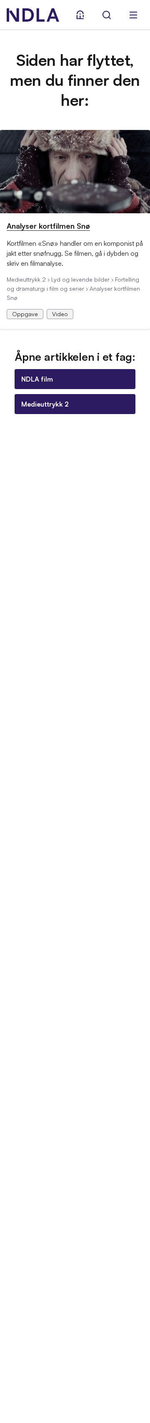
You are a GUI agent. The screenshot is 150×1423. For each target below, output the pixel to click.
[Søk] (107, 15)
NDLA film (37, 379)
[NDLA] (33, 15)
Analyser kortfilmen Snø (48, 225)
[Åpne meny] (133, 15)
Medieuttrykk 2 (45, 404)
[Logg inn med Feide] (80, 15)
